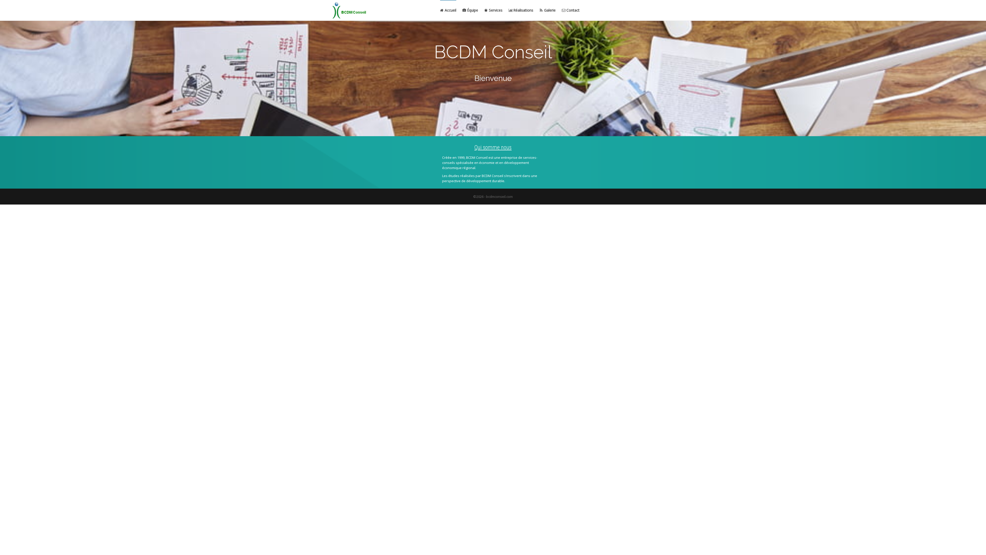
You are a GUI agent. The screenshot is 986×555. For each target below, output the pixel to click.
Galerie (549, 10)
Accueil (450, 10)
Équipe (472, 10)
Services (495, 10)
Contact (572, 10)
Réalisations (522, 10)
